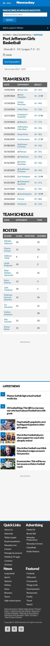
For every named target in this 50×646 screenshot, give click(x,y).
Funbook (30, 573)
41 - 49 (37, 156)
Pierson (23, 151)
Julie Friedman (8, 288)
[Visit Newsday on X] (14, 629)
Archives (8, 564)
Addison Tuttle (8, 256)
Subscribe (8, 533)
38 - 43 (37, 170)
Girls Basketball (22, 35)
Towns (7, 596)
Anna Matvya (7, 281)
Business (8, 593)
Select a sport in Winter (13, 28)
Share (9, 55)
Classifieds (31, 547)
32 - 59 (37, 189)
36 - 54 (37, 204)
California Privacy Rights (21, 611)
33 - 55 (37, 151)
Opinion (8, 581)
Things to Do (32, 585)
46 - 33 (37, 176)
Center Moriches (21, 103)
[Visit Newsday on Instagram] (21, 629)
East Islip (24, 89)
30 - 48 (37, 134)
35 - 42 (37, 89)
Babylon (23, 122)
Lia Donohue (8, 305)
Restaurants (32, 593)
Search (9, 20)
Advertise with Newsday (14, 615)
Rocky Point (22, 134)
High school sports (12, 600)
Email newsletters (12, 541)
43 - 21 (37, 139)
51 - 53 (37, 109)
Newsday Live (10, 545)
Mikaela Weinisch (8, 242)
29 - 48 (37, 199)
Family (29, 596)
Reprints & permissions (29, 613)
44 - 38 (37, 194)
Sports (7, 577)
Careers (7, 549)
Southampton (23, 139)
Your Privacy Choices (13, 617)
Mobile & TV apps (12, 557)
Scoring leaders (12, 61)
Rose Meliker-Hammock (8, 272)
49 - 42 (37, 115)
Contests (8, 560)
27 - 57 (37, 122)
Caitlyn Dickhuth (8, 313)
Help (27, 615)
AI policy (33, 615)
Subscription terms (26, 609)
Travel (29, 600)
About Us (8, 529)
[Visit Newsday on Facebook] (7, 629)
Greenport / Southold (22, 115)
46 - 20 (37, 96)
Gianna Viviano (7, 249)
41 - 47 (37, 182)
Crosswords (32, 581)
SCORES (7, 35)
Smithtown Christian (22, 145)
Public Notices (33, 551)
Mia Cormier (7, 320)
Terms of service (10, 609)
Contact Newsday (11, 613)
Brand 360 (31, 533)
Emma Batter (7, 328)
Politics (7, 585)
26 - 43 (37, 128)
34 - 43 (37, 145)
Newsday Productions (32, 538)
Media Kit (31, 529)
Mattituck (24, 156)
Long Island (9, 573)
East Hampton (21, 95)
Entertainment (33, 589)
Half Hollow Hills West (22, 128)
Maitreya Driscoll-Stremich (8, 297)
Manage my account (13, 553)
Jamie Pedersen (8, 264)
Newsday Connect (35, 543)
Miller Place (22, 109)
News (6, 589)
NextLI (30, 604)
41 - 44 (37, 103)
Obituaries (31, 577)
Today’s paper (10, 537)
